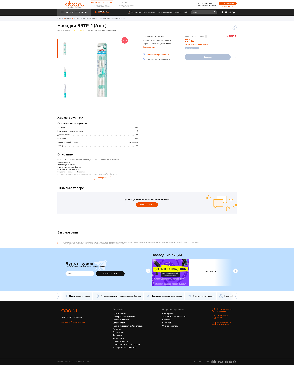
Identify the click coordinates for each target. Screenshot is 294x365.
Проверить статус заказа (124, 317)
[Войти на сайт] (230, 12)
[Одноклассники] (68, 333)
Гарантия (177, 12)
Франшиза (117, 335)
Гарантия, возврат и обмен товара (128, 326)
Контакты (117, 329)
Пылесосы (166, 320)
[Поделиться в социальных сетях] (234, 27)
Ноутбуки (166, 323)
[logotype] (74, 4)
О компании (118, 332)
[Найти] (215, 12)
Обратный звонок (228, 3)
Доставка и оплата (164, 12)
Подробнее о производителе (158, 55)
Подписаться (110, 273)
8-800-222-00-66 (205, 3)
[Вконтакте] (63, 333)
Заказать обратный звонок (73, 322)
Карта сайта (118, 338)
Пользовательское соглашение (126, 344)
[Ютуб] (73, 333)
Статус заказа (227, 6)
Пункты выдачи (149, 12)
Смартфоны (167, 313)
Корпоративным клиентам (124, 348)
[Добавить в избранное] (235, 57)
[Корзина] (234, 12)
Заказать (208, 57)
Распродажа (136, 12)
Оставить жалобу (120, 341)
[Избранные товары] (226, 12)
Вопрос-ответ (119, 323)
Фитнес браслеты (170, 326)
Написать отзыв (147, 205)
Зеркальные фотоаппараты (174, 317)
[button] (148, 271)
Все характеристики (151, 47)
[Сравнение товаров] (222, 12)
